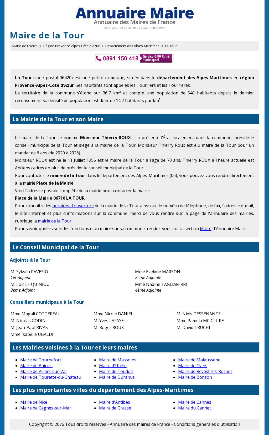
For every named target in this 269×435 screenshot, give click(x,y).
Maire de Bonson (195, 377)
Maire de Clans (192, 365)
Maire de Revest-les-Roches (205, 371)
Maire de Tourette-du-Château (50, 377)
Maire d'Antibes (114, 402)
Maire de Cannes (194, 402)
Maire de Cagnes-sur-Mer (45, 408)
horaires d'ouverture (73, 206)
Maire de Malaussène (199, 360)
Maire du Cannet (194, 408)
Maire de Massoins (117, 360)
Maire (205, 228)
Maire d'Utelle (113, 365)
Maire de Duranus (117, 377)
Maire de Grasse (115, 408)
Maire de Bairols (36, 365)
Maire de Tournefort (40, 360)
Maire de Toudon (116, 371)
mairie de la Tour (54, 221)
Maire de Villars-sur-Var (43, 371)
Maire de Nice (33, 402)
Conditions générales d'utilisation (207, 424)
